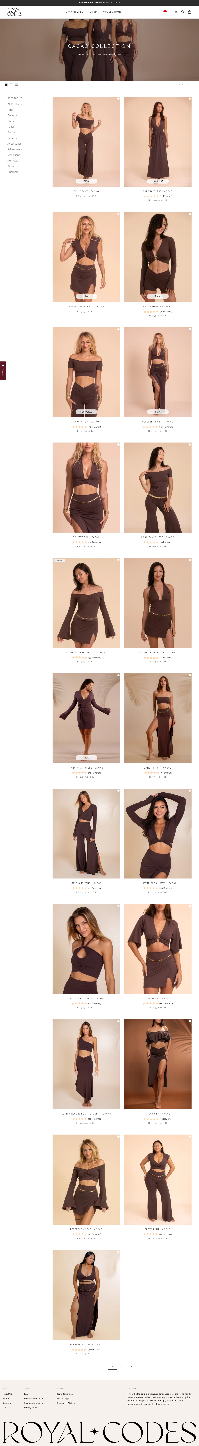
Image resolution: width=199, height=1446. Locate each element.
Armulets (12, 160)
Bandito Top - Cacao (157, 768)
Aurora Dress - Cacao (158, 191)
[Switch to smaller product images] (11, 85)
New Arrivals (73, 12)
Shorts (11, 132)
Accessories (14, 143)
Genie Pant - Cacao (86, 191)
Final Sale (12, 171)
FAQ (26, 1394)
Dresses (12, 138)
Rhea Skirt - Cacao (157, 1114)
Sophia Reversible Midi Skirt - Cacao (86, 1114)
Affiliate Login (62, 1398)
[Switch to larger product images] (6, 85)
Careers (7, 1403)
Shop (93, 12)
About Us (7, 1394)
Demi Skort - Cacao (158, 998)
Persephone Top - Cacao (86, 1229)
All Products (14, 104)
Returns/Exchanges (33, 1398)
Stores (6, 1398)
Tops (10, 109)
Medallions (13, 155)
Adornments (14, 149)
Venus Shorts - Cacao (158, 306)
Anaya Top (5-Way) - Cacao (86, 306)
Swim (10, 166)
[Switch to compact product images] (16, 85)
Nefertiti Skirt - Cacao (157, 422)
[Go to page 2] (131, 1366)
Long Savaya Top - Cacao (157, 537)
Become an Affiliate (65, 1403)
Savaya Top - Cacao (86, 422)
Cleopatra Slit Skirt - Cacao (86, 1345)
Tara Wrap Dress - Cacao (86, 768)
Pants (10, 126)
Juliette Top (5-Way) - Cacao (158, 883)
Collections (112, 12)
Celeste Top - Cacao (86, 537)
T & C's (6, 1408)
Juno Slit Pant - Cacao (86, 883)
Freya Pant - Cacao (158, 1229)
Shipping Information (34, 1403)
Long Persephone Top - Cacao (86, 652)
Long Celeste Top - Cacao (157, 652)
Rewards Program (64, 1394)
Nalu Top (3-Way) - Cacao (86, 998)
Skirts (10, 121)
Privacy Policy (30, 1408)
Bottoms (12, 115)
